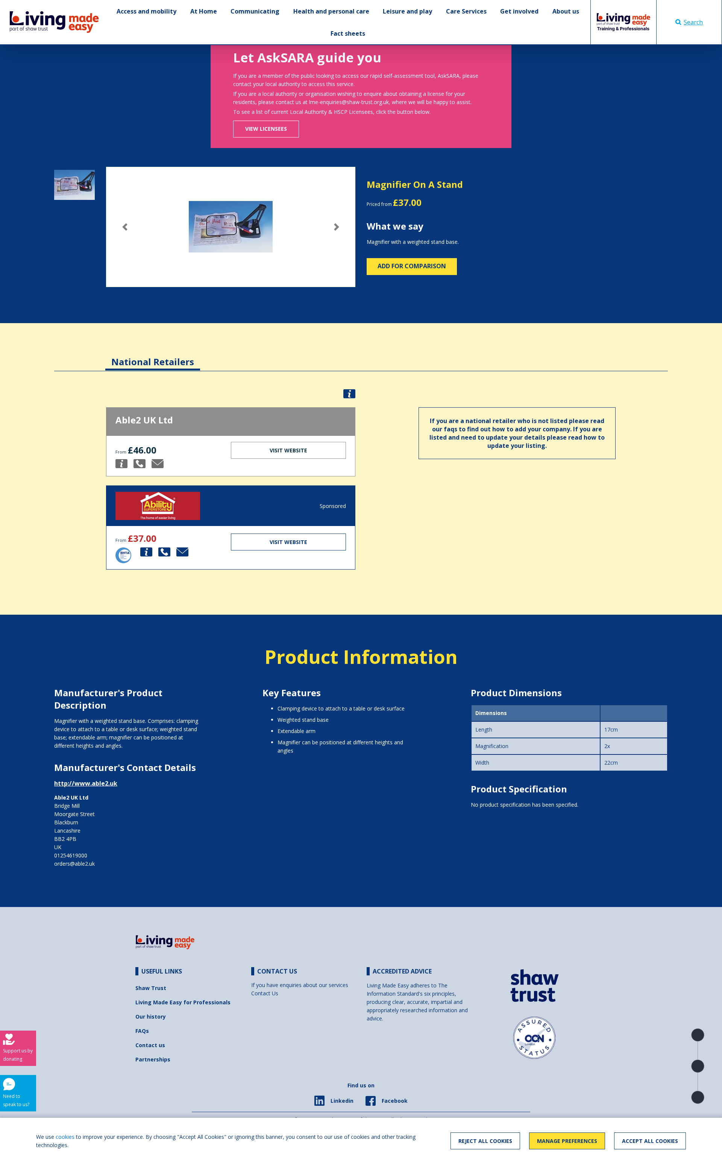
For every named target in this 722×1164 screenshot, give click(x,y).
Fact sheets (348, 33)
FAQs (142, 1030)
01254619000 (70, 855)
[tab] (152, 356)
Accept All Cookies (650, 1140)
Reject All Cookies (485, 1140)
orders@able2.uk (74, 863)
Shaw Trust (150, 988)
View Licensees (266, 128)
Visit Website (288, 450)
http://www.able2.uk (85, 783)
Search (693, 22)
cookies (65, 1136)
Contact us (150, 1045)
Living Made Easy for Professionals (183, 1002)
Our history (150, 1016)
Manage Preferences (567, 1140)
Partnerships (152, 1059)
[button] (124, 227)
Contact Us (264, 993)
